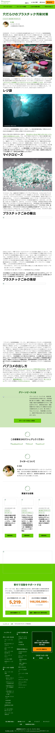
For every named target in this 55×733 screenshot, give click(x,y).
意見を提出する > (18, 379)
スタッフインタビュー (27, 512)
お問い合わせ (42, 2)
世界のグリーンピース (9, 662)
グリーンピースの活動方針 (9, 713)
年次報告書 (21, 644)
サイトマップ (46, 721)
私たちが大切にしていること (9, 644)
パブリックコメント (24, 381)
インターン (21, 677)
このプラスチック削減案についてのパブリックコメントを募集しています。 (23, 82)
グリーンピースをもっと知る (27, 420)
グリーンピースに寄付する (22, 656)
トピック (5, 18)
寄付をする (49, 2)
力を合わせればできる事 (22, 652)
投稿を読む (10, 535)
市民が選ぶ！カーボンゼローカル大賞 (10, 693)
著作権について (21, 721)
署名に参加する (22, 667)
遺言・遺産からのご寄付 (23, 664)
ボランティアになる (23, 679)
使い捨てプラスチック (14, 18)
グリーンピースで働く (23, 674)
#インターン (8, 512)
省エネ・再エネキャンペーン (10, 679)
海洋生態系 (8, 702)
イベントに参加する (22, 670)
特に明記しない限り (9, 730)
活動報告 (20, 642)
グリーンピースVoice (8, 656)
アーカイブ (37, 721)
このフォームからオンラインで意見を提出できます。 (32, 369)
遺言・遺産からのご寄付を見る (38, 612)
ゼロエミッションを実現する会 (10, 682)
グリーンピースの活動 (9, 672)
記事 (12, 623)
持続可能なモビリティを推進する (10, 687)
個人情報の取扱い (10, 721)
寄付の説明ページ (15, 612)
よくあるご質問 (34, 2)
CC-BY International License (33, 730)
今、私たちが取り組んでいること (9, 710)
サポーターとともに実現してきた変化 (22, 638)
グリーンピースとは (9, 640)
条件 (30, 721)
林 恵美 (12, 22)
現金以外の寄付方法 (23, 660)
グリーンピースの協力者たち (9, 652)
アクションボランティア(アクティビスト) (22, 684)
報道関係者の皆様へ (9, 706)
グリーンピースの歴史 (9, 648)
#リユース (41, 512)
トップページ (6, 623)
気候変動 (7, 675)
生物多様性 (8, 700)
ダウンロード (21, 687)
